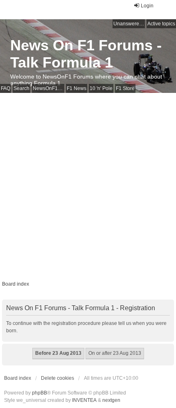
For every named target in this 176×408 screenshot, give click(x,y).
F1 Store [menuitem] (125, 88)
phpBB (39, 393)
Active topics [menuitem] (161, 24)
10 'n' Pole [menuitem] (101, 88)
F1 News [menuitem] (76, 88)
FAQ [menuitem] (5, 88)
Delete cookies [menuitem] (57, 378)
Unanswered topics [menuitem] (129, 24)
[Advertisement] (88, 185)
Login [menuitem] (147, 6)
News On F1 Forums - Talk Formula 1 (86, 54)
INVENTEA (84, 400)
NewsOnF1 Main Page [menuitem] (48, 88)
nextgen (111, 400)
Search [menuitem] (21, 88)
